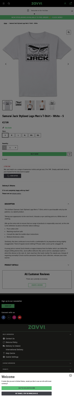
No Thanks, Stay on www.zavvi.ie (26, 393)
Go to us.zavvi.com (26, 388)
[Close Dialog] (70, 375)
